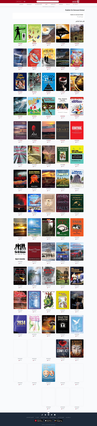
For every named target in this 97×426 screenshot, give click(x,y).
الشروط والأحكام (53, 417)
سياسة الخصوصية (44, 417)
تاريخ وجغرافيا (29, 4)
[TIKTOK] (42, 415)
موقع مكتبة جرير (61, 417)
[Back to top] (48, 412)
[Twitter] (52, 415)
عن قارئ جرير (68, 417)
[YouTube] (48, 415)
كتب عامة (68, 4)
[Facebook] (55, 415)
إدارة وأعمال (61, 4)
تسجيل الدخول (19, 1)
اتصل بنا (37, 417)
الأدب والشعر (53, 4)
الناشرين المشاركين (30, 417)
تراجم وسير (21, 4)
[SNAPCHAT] (45, 415)
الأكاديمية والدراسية (38, 4)
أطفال (46, 4)
